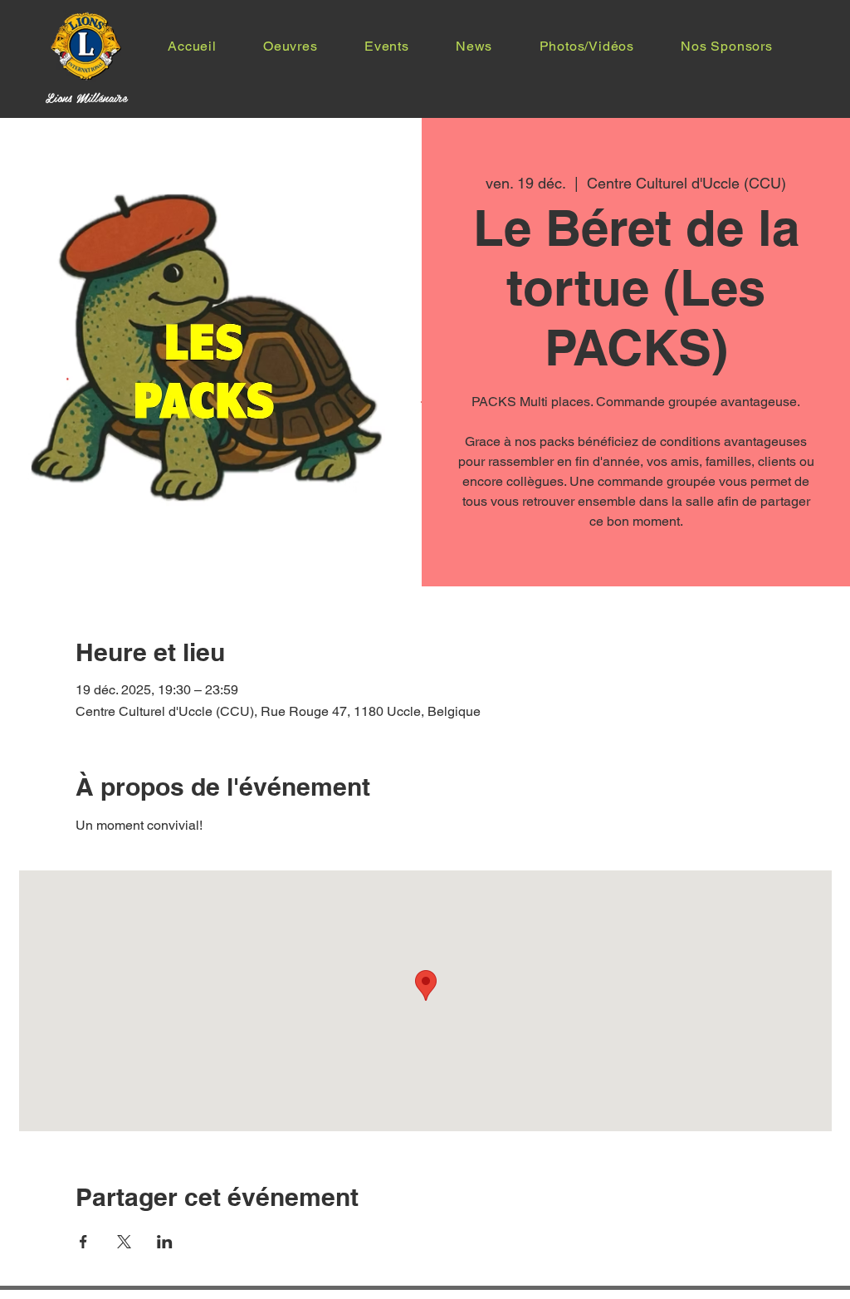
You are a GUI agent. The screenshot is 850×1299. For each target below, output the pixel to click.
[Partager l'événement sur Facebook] (83, 1241)
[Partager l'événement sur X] (124, 1241)
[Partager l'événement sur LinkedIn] (165, 1241)
